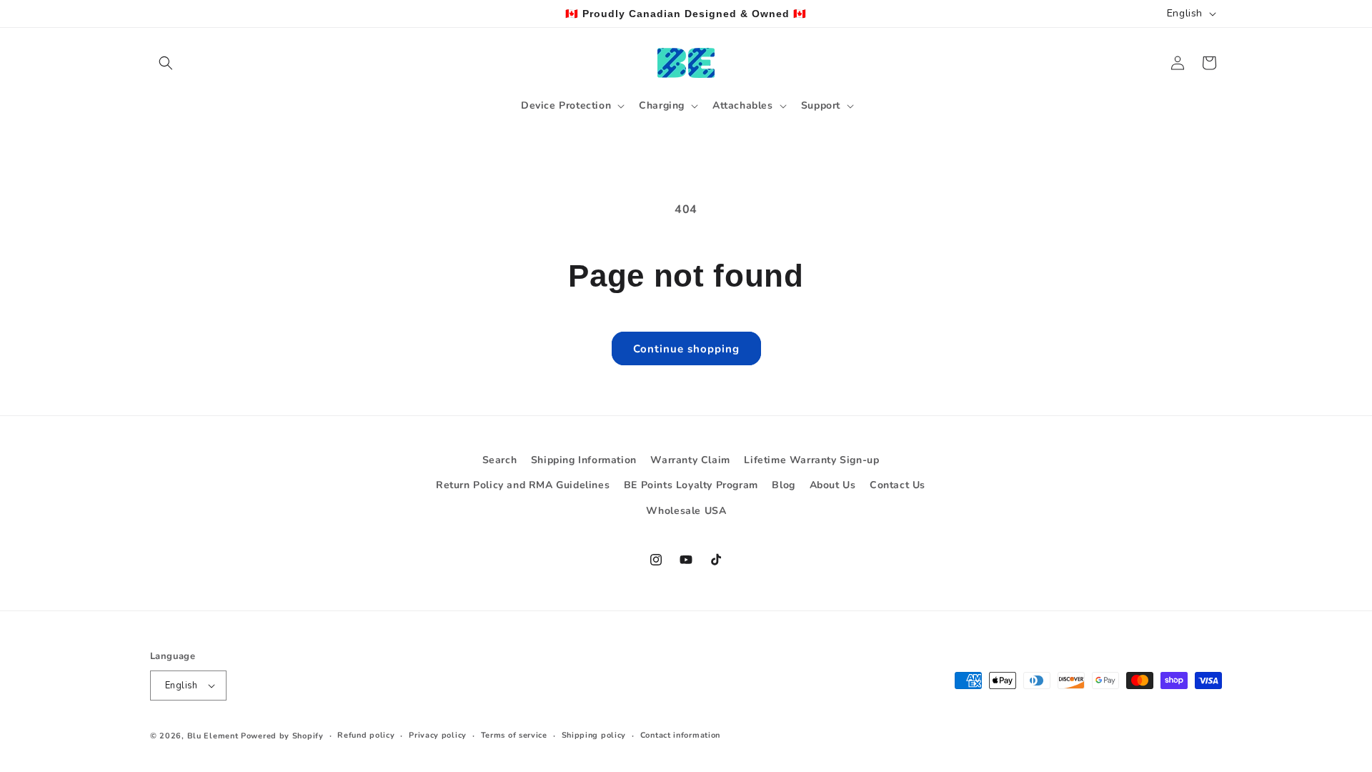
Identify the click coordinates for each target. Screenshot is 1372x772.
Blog (783, 485)
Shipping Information (584, 460)
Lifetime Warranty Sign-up (811, 460)
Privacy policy (438, 735)
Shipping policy (594, 735)
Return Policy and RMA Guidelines (523, 485)
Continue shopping (686, 349)
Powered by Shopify (282, 736)
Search (499, 460)
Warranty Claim (690, 460)
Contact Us (897, 485)
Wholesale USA (686, 511)
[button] (166, 63)
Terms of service (514, 735)
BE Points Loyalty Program (691, 485)
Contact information (680, 735)
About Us (833, 485)
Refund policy (365, 735)
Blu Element (213, 736)
